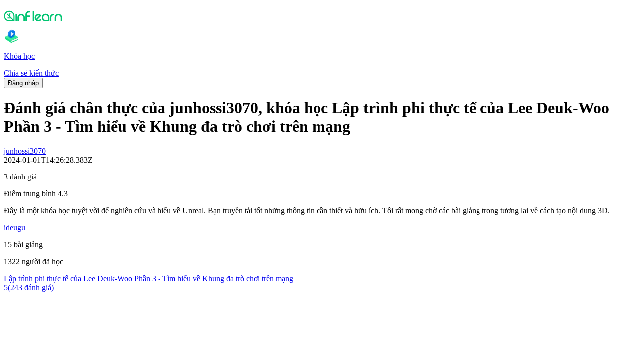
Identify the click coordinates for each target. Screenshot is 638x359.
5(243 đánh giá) (29, 287)
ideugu (14, 227)
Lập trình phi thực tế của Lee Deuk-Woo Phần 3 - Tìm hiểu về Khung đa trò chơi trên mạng (148, 278)
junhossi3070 (25, 151)
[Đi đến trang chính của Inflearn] (319, 16)
